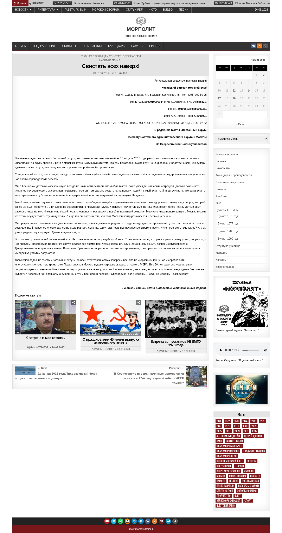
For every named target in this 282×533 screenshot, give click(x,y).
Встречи (251, 461)
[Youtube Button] (107, 521)
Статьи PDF (134, 9)
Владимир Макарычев (229, 446)
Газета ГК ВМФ (75, 9)
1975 (253, 421)
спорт (248, 501)
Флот (238, 496)
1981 (245, 426)
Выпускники (224, 466)
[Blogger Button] (127, 521)
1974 (245, 421)
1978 (227, 426)
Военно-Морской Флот (230, 461)
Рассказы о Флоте (248, 486)
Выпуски (221, 189)
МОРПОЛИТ (141, 29)
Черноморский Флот (229, 501)
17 (219, 98)
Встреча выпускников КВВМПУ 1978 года (175, 343)
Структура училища (228, 245)
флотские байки (226, 506)
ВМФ (219, 441)
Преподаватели (225, 486)
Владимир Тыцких (254, 451)
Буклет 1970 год (228, 216)
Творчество (224, 496)
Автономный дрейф (228, 436)
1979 (236, 426)
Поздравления (44, 46)
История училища (227, 154)
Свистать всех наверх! (111, 66)
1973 (236, 421)
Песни (183, 9)
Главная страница (93, 56)
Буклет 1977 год (228, 223)
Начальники (223, 168)
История (249, 471)
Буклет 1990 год (228, 238)
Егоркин (239, 466)
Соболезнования (247, 491)
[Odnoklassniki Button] (259, 45)
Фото (153, 9)
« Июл (240, 124)
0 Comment (132, 334)
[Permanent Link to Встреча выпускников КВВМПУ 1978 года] (175, 319)
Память (137, 46)
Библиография (225, 266)
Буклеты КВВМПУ (227, 210)
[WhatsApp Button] (120, 521)
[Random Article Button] (161, 521)
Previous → (176, 368)
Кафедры (221, 252)
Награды (221, 259)
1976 (262, 421)
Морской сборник (106, 9)
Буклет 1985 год (228, 231)
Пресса (154, 46)
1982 (254, 426)
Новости (21, 9)
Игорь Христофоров (228, 471)
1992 (254, 431)
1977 (219, 426)
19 (234, 98)
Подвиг (233, 481)
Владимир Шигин (227, 456)
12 (234, 90)
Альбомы (221, 196)
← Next (42, 368)
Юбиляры (69, 46)
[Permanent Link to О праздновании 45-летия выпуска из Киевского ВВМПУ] (110, 318)
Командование (237, 476)
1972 (227, 421)
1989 (237, 431)
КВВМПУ (20, 46)
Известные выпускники (230, 182)
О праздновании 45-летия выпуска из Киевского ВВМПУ (111, 341)
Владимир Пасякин (228, 451)
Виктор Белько (234, 441)
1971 (219, 421)
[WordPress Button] (134, 521)
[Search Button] (265, 45)
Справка (221, 161)
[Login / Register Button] (168, 521)
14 (249, 90)
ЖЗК (218, 203)
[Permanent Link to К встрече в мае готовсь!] (45, 317)
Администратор (37, 347)
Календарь (116, 46)
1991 (246, 431)
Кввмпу (221, 476)
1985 (219, 431)
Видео (168, 9)
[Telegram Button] (141, 521)
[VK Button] (253, 45)
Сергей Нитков (225, 491)
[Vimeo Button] (113, 521)
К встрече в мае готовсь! (46, 338)
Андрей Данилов (253, 436)
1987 (228, 431)
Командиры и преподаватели (234, 175)
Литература (46, 9)
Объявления (92, 46)
